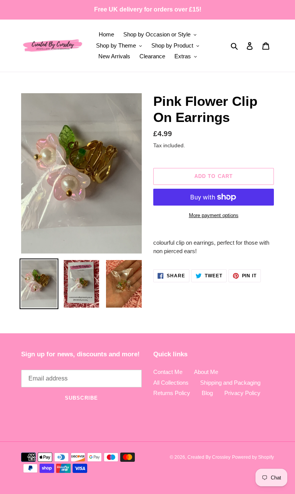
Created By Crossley (208, 457)
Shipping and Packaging (230, 382)
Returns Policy (171, 393)
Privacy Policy (242, 393)
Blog (207, 393)
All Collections (171, 382)
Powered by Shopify (253, 457)
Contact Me (167, 372)
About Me (206, 372)
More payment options (214, 215)
